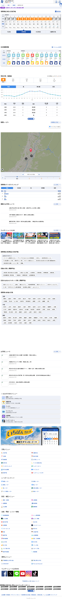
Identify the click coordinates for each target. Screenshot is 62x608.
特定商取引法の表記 (25, 594)
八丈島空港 (32, 272)
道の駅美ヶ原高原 (27, 287)
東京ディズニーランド (8, 284)
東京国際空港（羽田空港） (9, 275)
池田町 (34, 298)
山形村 (30, 312)
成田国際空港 (32, 275)
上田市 (9, 306)
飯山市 (24, 298)
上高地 (16, 284)
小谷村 (49, 298)
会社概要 (3, 594)
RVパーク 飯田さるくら (29, 260)
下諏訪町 (5, 312)
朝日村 (35, 312)
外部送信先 (33, 594)
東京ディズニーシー (41, 284)
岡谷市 (14, 306)
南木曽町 (10, 322)
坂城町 (53, 298)
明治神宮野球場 (31, 284)
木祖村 (15, 322)
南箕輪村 (36, 317)
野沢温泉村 (28, 301)
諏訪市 (19, 306)
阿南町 (4, 320)
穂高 (5, 199)
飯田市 (4, 317)
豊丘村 (49, 320)
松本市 (4, 306)
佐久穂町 (27, 309)
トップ (3, 5)
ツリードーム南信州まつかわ (9, 258)
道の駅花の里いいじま (46, 258)
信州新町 (6, 193)
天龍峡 (21, 263)
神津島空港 (45, 272)
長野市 (4, 298)
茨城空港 (18, 275)
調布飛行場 (25, 275)
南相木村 (15, 309)
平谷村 (14, 320)
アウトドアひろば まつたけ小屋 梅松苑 (26, 258)
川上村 (4, 309)
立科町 (43, 309)
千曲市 (29, 298)
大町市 (19, 298)
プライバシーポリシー (16, 594)
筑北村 (40, 312)
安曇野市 (49, 306)
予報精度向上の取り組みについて (30, 581)
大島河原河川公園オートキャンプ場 (10, 263)
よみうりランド (36, 287)
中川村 (41, 317)
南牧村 (9, 309)
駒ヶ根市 (15, 317)
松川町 (50, 317)
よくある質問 (47, 594)
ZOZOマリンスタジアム (52, 284)
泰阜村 (39, 320)
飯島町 (30, 317)
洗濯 (4, 62)
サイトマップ (54, 594)
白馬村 (44, 298)
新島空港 (52, 272)
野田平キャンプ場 (18, 260)
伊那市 (9, 317)
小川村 (39, 301)
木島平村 (22, 301)
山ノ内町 (16, 301)
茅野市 (29, 306)
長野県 (14, 5)
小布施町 (5, 301)
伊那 (5, 196)
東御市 (44, 306)
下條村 (24, 320)
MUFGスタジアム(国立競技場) (14, 287)
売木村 (29, 320)
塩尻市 (34, 306)
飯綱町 (43, 301)
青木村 (48, 309)
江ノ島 (4, 287)
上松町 (4, 322)
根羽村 (19, 320)
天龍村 (34, 320)
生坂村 (25, 312)
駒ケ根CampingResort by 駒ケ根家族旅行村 (45, 260)
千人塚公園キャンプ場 (8, 260)
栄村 (48, 301)
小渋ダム (38, 258)
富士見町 (11, 312)
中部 (8, 5)
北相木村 (21, 309)
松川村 (39, 298)
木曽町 (30, 322)
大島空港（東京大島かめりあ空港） (10, 272)
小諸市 (24, 306)
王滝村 (20, 322)
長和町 (53, 309)
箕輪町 (25, 317)
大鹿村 (53, 320)
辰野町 (20, 317)
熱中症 (3, 55)
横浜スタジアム (23, 284)
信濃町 (34, 301)
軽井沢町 (32, 309)
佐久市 (39, 306)
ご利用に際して (40, 594)
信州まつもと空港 (24, 272)
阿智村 (9, 320)
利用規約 (8, 594)
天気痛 (3, 59)
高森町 (55, 317)
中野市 (14, 298)
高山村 (10, 301)
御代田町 (38, 309)
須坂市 (9, 298)
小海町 (54, 306)
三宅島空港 (39, 272)
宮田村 (46, 317)
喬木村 (44, 320)
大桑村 (25, 322)
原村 (16, 312)
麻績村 (20, 312)
